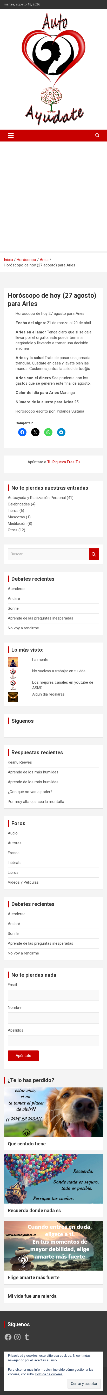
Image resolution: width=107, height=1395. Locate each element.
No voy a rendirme (23, 628)
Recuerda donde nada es (34, 1210)
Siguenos (22, 721)
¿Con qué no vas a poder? (30, 791)
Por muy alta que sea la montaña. (36, 801)
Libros (13, 510)
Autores (15, 843)
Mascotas (16, 517)
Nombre (15, 1007)
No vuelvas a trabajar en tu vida (58, 671)
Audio (13, 833)
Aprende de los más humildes (33, 772)
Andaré (14, 598)
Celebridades (19, 504)
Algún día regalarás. (48, 694)
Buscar (94, 554)
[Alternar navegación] (11, 135)
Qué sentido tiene (27, 1143)
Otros (12, 530)
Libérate (15, 862)
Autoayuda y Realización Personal (37, 497)
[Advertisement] (53, 197)
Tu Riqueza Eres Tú (63, 462)
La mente (40, 659)
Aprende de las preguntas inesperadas (40, 618)
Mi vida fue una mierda (32, 1296)
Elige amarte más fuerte (33, 1277)
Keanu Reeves (20, 762)
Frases (13, 853)
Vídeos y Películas (23, 882)
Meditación (17, 523)
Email (12, 984)
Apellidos (15, 1030)
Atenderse (16, 588)
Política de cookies (49, 1374)
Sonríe (13, 608)
